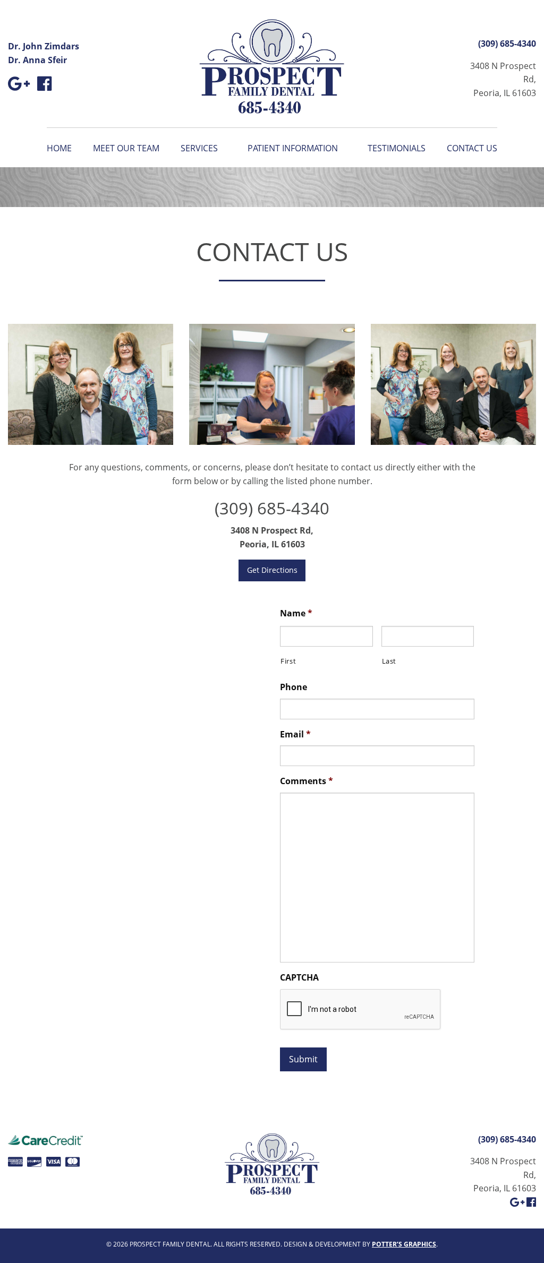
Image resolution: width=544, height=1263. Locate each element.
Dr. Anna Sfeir (37, 60)
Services (199, 148)
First (288, 661)
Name (296, 613)
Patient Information (293, 148)
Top (518, 1237)
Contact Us (472, 148)
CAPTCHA (299, 977)
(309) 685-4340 (507, 43)
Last (389, 661)
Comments (306, 781)
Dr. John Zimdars (43, 46)
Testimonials (397, 148)
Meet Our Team (126, 148)
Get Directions (272, 570)
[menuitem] (64, 148)
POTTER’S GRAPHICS (404, 1244)
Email (295, 734)
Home (59, 148)
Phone (293, 687)
